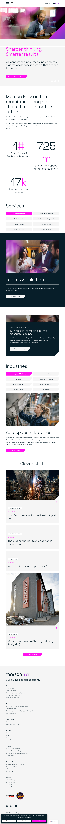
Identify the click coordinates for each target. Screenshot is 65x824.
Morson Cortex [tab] (19, 229)
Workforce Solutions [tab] (46, 224)
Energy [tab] (18, 379)
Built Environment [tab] (19, 384)
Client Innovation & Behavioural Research (19, 711)
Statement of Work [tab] (46, 213)
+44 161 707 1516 (11, 766)
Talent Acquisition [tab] (19, 213)
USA (7, 737)
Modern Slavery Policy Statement (17, 753)
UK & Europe (10, 733)
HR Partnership (11, 713)
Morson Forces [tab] (19, 224)
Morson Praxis (10, 782)
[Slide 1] (55, 81)
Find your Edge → (15, 77)
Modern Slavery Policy (13, 751)
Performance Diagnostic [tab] (46, 219)
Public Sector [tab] (18, 389)
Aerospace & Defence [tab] (18, 374)
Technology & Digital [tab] (46, 379)
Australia (9, 740)
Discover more (15, 296)
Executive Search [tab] (46, 229)
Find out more (15, 450)
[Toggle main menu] (7, 3)
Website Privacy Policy (13, 748)
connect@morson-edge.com (15, 764)
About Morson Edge (12, 724)
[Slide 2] (58, 81)
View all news (32, 654)
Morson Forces (11, 709)
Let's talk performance (19, 349)
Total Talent (10, 688)
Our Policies (10, 755)
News (7, 722)
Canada (8, 735)
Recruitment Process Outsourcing (17, 693)
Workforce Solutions (13, 695)
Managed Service (11, 690)
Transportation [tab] (46, 389)
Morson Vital (10, 784)
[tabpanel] (32, 270)
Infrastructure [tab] (46, 374)
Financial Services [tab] (46, 384)
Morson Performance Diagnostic (17, 706)
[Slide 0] (52, 81)
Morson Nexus (10, 787)
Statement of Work (12, 698)
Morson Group (10, 780)
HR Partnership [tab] (19, 219)
